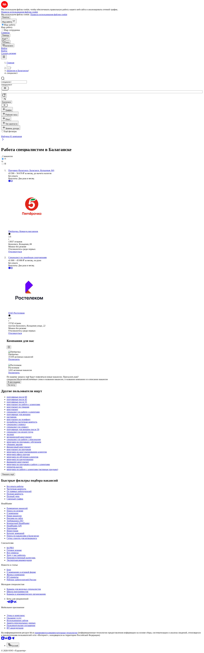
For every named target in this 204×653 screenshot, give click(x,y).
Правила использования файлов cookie (48, 14)
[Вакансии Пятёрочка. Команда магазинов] (104, 206)
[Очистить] (5, 88)
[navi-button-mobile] (4, 57)
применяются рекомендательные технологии (56, 632)
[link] (6, 42)
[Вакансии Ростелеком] (104, 291)
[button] (4, 48)
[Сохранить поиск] (4, 95)
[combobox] (14, 82)
